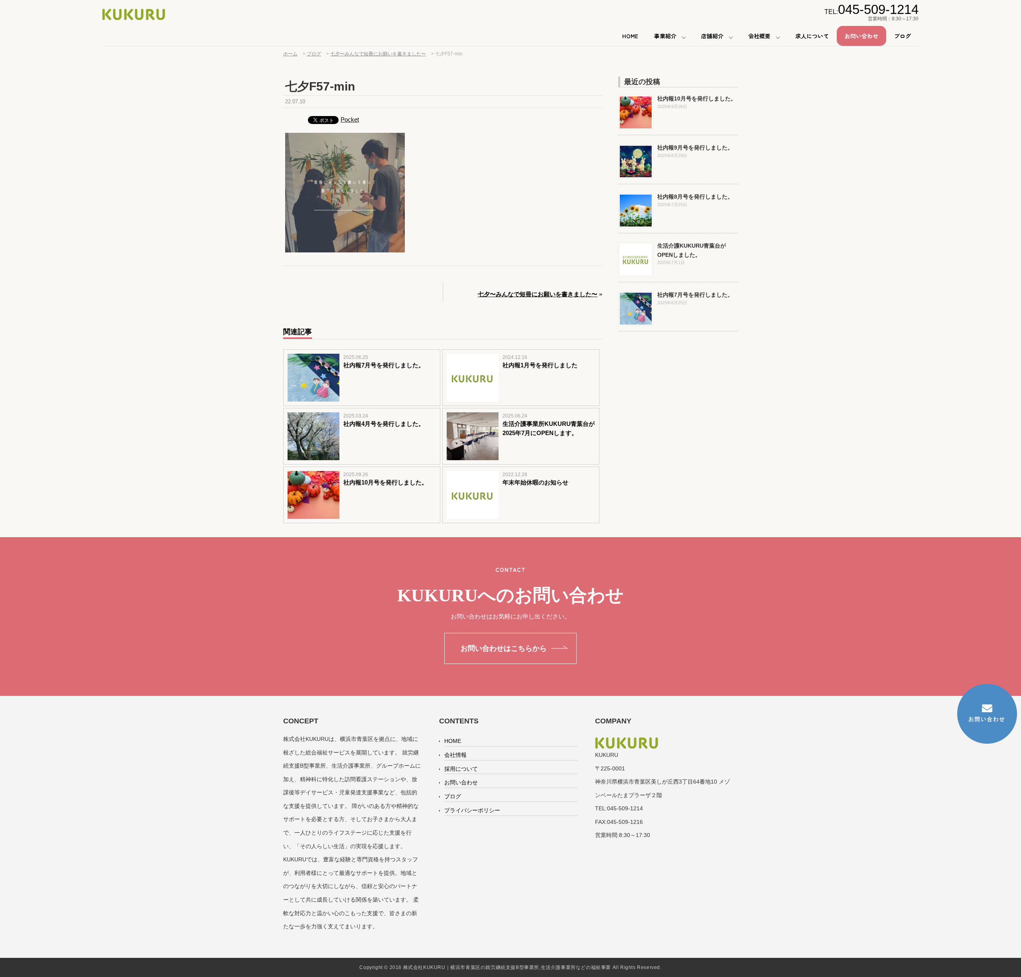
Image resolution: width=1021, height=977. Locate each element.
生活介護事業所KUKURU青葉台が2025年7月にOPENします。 (549, 428)
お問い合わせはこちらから (504, 648)
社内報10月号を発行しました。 (385, 482)
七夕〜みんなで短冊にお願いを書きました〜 (537, 294)
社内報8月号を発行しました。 (695, 196)
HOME (630, 36)
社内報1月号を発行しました (540, 365)
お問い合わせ (861, 36)
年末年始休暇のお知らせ (535, 482)
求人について (812, 36)
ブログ (902, 36)
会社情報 (455, 755)
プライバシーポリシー (472, 810)
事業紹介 (665, 36)
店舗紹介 (712, 36)
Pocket (350, 119)
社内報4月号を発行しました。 (383, 423)
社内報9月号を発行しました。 (695, 147)
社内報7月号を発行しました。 (383, 365)
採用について (461, 769)
